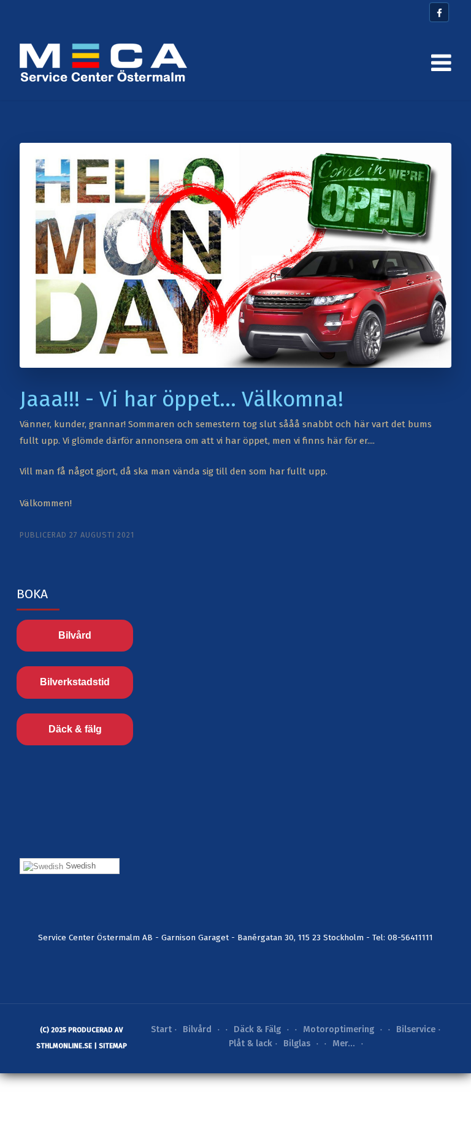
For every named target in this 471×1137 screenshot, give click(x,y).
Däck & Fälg (257, 1029)
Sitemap (113, 1046)
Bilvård (74, 635)
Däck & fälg (75, 729)
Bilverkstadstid (75, 682)
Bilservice (415, 1029)
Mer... (343, 1043)
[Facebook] (439, 12)
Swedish (79, 865)
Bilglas (296, 1043)
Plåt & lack (250, 1043)
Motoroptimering (338, 1029)
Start (161, 1029)
